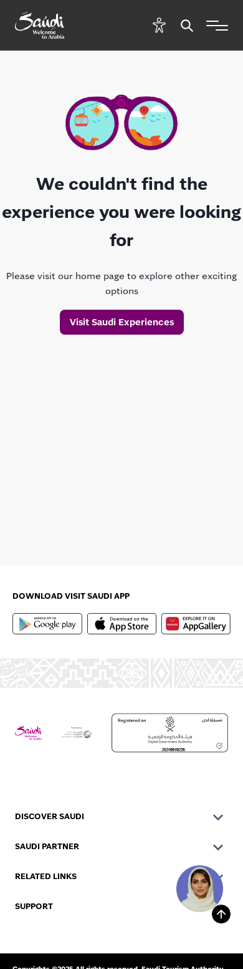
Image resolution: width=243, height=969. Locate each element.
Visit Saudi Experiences (122, 322)
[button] (159, 25)
